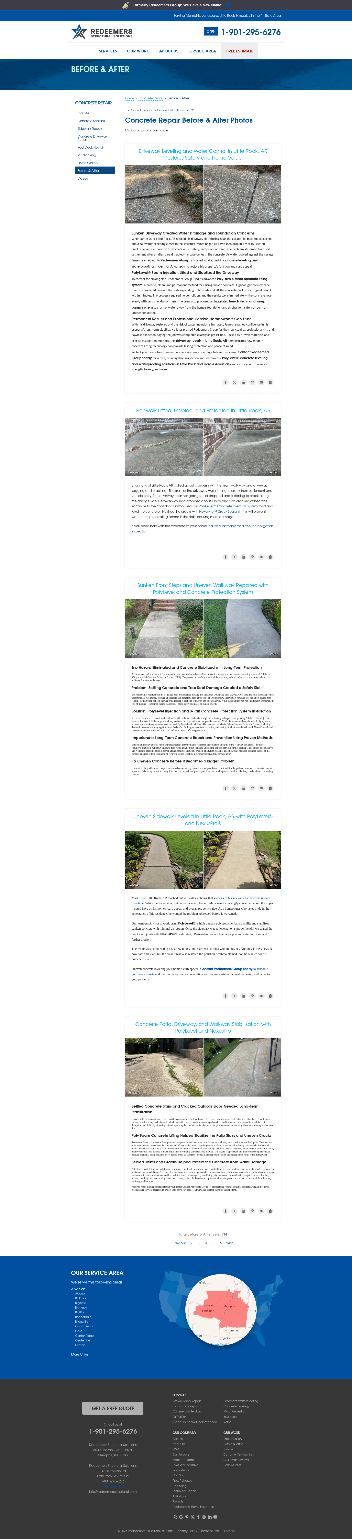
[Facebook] (198, 1517)
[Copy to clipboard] (270, 382)
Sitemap (229, 1531)
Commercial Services (187, 1411)
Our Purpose (181, 1454)
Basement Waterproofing (240, 1401)
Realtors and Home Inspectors (193, 1507)
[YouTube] (215, 1517)
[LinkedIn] (209, 1517)
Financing (179, 1486)
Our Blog (178, 1475)
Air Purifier (179, 1417)
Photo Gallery (87, 162)
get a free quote (113, 1408)
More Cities (79, 1354)
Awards (178, 1501)
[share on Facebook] (225, 382)
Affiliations (179, 1496)
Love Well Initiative (185, 1465)
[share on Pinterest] (252, 382)
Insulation (230, 1417)
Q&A (176, 1449)
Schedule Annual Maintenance (195, 1422)
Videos (82, 178)
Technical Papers (184, 1491)
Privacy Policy (187, 1531)
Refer (227, 1422)
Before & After (88, 170)
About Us (179, 1444)
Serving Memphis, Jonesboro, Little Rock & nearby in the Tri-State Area (227, 15)
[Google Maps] (181, 1517)
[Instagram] (203, 1517)
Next (229, 1242)
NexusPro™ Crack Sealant (219, 511)
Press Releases (182, 1480)
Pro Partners (181, 1470)
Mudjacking (86, 154)
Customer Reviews (236, 1460)
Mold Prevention (234, 1411)
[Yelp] (175, 1517)
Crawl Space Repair (187, 1401)
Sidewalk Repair (89, 128)
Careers (178, 1439)
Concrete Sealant (91, 120)
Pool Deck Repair (90, 147)
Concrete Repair (93, 102)
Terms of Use (210, 1531)
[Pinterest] (186, 1517)
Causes (83, 112)
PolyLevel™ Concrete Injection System (228, 505)
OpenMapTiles (217, 1344)
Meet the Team (183, 1460)
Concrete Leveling (236, 1406)
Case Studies (232, 1465)
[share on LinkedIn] (243, 382)
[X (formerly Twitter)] (192, 1517)
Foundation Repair (186, 1406)
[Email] (261, 382)
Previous (179, 1242)
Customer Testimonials (238, 1454)
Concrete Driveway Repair (92, 138)
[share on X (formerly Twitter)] (234, 382)
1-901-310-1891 (112, 1486)
